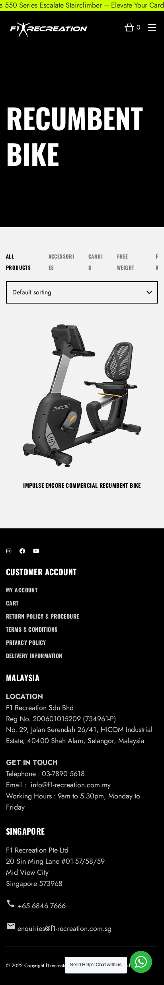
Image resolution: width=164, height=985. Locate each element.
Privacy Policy (26, 642)
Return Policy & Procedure (42, 616)
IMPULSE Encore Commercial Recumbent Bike (82, 485)
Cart (12, 603)
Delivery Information (34, 655)
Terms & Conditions (32, 629)
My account (21, 590)
